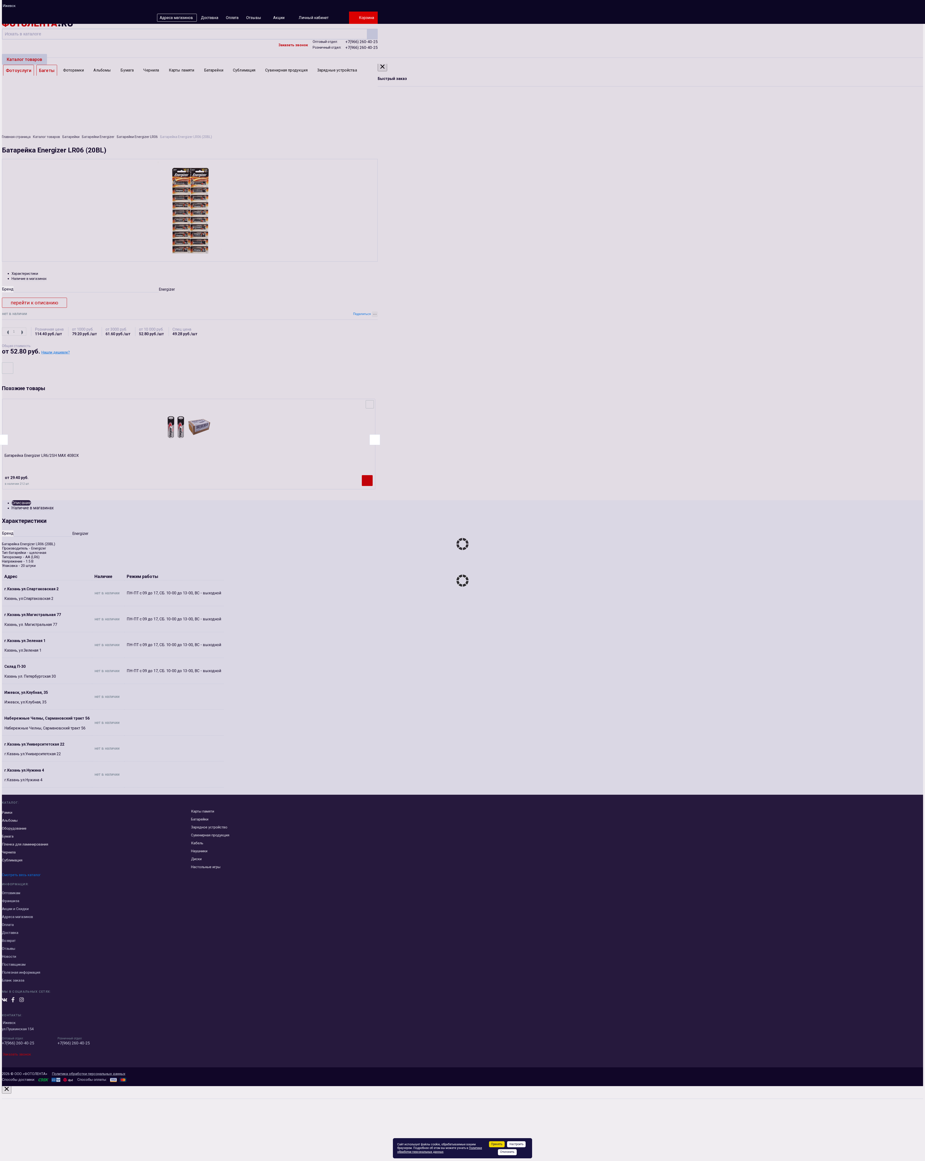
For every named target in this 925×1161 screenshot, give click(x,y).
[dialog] (462, 1122)
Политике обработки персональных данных (439, 1150)
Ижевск (9, 6)
